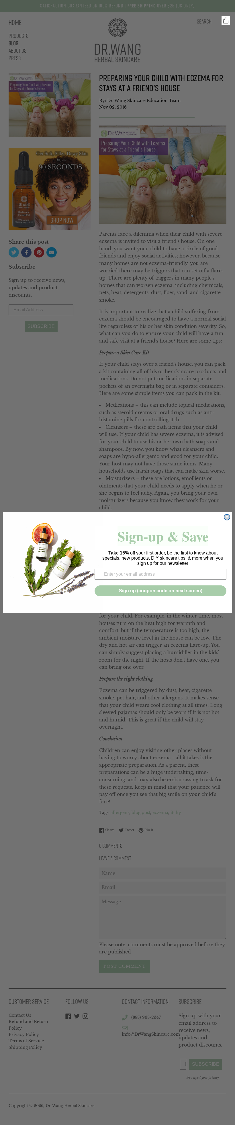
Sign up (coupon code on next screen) (160, 590)
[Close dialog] (227, 517)
